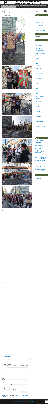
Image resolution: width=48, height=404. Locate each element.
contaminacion (37, 151)
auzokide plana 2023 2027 (6, 359)
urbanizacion (43, 169)
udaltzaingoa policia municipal (40, 126)
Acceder (37, 176)
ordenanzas (38, 109)
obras (36, 166)
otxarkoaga (13, 12)
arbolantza (44, 145)
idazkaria (4, 12)
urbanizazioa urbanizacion (40, 129)
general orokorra (38, 68)
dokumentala (38, 56)
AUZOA (6, 5)
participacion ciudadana (39, 118)
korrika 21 (37, 93)
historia (39, 160)
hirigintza (36, 160)
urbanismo (40, 169)
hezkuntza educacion (39, 71)
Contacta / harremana (28, 5)
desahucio (39, 157)
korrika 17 (37, 88)
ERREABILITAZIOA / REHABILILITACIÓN (39, 5)
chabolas (21, 5)
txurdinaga (37, 169)
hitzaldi (37, 76)
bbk (36, 51)
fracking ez (38, 65)
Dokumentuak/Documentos (41, 30)
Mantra (29, 401)
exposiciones (38, 61)
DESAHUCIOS (43, 157)
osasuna (37, 113)
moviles (43, 164)
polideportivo (38, 119)
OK (45, 11)
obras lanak (38, 108)
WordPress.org (38, 181)
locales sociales (38, 101)
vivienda (37, 131)
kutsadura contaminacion (40, 96)
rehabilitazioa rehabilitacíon (40, 121)
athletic (36, 148)
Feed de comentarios (39, 180)
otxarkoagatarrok (17, 12)
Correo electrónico (3, 379)
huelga (42, 160)
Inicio (2, 5)
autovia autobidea (39, 48)
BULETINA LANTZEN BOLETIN (14, 5)
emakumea (38, 58)
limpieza (37, 99)
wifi (44, 170)
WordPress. (32, 401)
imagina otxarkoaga (39, 78)
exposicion (43, 158)
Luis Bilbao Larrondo (39, 103)
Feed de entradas (39, 178)
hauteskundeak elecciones (40, 70)
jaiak (37, 83)
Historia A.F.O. (4, 7)
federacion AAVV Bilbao (39, 63)
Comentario (3, 368)
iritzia (37, 81)
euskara (37, 60)
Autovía (39, 148)
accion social (38, 42)
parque (45, 166)
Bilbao (44, 148)
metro (37, 104)
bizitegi (36, 150)
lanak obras (38, 98)
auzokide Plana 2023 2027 (28, 359)
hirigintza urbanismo (39, 73)
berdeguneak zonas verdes (40, 53)
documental (36, 158)
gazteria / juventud (39, 66)
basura (41, 148)
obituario (37, 106)
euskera (40, 158)
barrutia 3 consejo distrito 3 (40, 50)
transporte (37, 124)
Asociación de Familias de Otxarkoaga (19, 401)
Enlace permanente (7, 356)
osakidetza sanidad (39, 111)
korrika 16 (37, 86)
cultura (37, 55)
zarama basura (38, 134)
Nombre (3, 375)
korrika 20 (37, 91)
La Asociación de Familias (11, 7)
